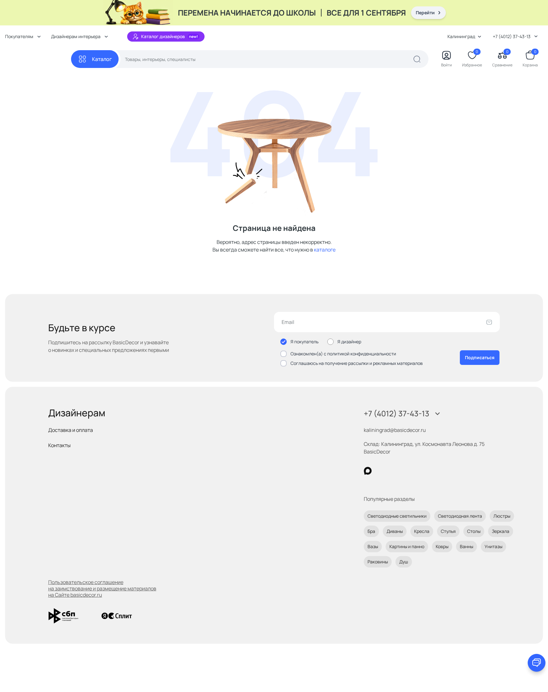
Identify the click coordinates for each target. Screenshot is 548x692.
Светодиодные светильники (397, 516)
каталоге (325, 249)
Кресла (421, 531)
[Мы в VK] (394, 471)
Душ (403, 562)
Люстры (501, 516)
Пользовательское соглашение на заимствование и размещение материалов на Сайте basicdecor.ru (102, 588)
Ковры (442, 546)
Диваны (395, 531)
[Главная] (38, 59)
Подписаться (479, 357)
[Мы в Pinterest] (381, 471)
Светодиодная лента (460, 516)
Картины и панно (406, 546)
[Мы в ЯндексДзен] (407, 471)
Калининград (461, 36)
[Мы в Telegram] (420, 471)
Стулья (448, 531)
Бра (371, 531)
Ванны (466, 546)
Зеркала (500, 531)
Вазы (373, 546)
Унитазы (493, 546)
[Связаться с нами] (536, 663)
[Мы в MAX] (368, 471)
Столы (473, 531)
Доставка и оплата (70, 430)
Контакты (59, 445)
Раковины (378, 562)
